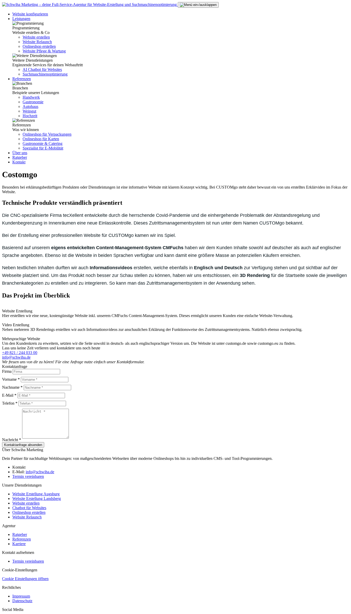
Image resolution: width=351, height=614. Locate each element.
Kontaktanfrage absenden (23, 445)
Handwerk (31, 97)
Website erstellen (36, 37)
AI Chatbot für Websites (42, 69)
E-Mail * (9, 395)
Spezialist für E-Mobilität (43, 148)
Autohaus (30, 106)
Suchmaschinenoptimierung (45, 74)
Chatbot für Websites (29, 508)
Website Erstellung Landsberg (36, 498)
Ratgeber (19, 157)
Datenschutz (22, 601)
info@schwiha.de (16, 357)
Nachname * (12, 387)
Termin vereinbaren (28, 476)
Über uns (19, 153)
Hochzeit (30, 116)
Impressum (21, 596)
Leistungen (21, 18)
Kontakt (18, 162)
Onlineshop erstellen (39, 46)
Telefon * (9, 403)
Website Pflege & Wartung (44, 51)
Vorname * (11, 379)
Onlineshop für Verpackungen (47, 134)
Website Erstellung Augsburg (36, 494)
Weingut (29, 111)
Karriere (19, 544)
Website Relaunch (37, 42)
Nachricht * (11, 440)
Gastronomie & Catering (42, 143)
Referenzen (21, 79)
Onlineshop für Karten (41, 139)
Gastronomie (33, 102)
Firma (7, 371)
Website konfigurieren (30, 14)
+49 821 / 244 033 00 (19, 352)
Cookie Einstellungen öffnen (25, 578)
